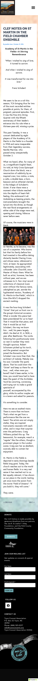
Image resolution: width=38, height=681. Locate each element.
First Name (7, 566)
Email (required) (9, 582)
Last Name (7, 574)
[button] (33, 7)
